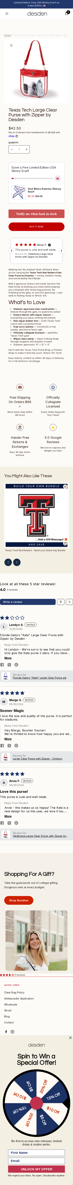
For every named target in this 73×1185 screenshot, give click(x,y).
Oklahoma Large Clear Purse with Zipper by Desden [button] (40, 835)
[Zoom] (11, 45)
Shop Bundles (18, 900)
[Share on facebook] (2, 665)
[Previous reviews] (11, 250)
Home (7, 35)
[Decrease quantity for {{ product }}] (12, 149)
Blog (7, 1016)
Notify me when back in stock (36, 213)
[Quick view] (65, 486)
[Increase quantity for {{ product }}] (27, 149)
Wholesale (10, 1004)
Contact (9, 1022)
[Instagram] (12, 1032)
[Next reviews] (61, 250)
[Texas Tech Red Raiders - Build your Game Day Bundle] (36, 515)
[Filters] (60, 602)
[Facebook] (6, 1032)
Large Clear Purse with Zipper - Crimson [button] (37, 758)
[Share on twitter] (9, 665)
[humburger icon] (7, 13)
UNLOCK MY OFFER (36, 1169)
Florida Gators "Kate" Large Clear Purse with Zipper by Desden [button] (40, 677)
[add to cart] (65, 543)
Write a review (12, 602)
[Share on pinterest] (16, 665)
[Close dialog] (70, 1037)
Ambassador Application (19, 998)
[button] (36, 250)
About (8, 1010)
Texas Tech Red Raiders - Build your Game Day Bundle (35, 550)
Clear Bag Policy (14, 992)
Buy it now (36, 226)
